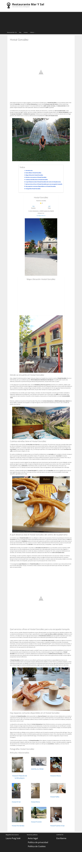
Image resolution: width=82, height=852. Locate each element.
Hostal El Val (16, 802)
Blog (20, 32)
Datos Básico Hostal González (33, 172)
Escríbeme (61, 838)
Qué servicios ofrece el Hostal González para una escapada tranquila (44, 184)
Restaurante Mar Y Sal (28, 4)
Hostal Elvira (35, 802)
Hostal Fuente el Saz (57, 826)
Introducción (29, 170)
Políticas (32, 32)
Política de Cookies (37, 846)
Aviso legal (33, 838)
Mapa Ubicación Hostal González (34, 175)
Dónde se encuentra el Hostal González (36, 177)
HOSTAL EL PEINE (37, 769)
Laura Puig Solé (13, 838)
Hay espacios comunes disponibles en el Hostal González (41, 186)
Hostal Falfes (54, 797)
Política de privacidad (38, 842)
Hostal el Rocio (55, 776)
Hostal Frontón (36, 822)
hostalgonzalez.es (41, 215)
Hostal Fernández (18, 826)
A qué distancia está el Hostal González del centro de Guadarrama (43, 182)
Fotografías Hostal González (33, 188)
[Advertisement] (41, 21)
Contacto (26, 32)
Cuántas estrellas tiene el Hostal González (37, 179)
